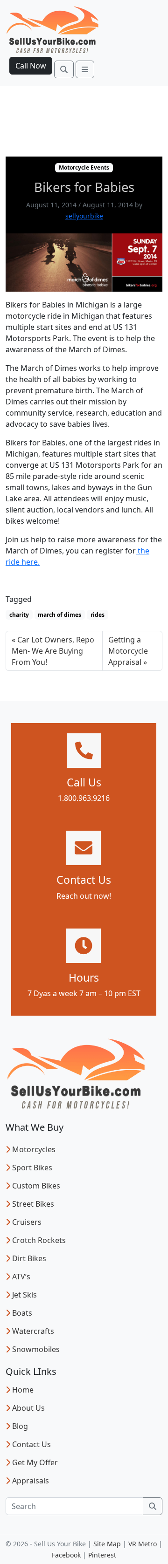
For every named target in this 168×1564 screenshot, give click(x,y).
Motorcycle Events (84, 167)
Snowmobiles (36, 1349)
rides (98, 615)
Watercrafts (33, 1331)
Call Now (30, 66)
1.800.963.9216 (84, 798)
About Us (28, 1408)
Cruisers (27, 1222)
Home (23, 1390)
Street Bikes (33, 1204)
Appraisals (30, 1480)
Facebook (66, 1554)
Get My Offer (35, 1462)
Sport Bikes (32, 1167)
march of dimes (59, 615)
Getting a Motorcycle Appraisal (128, 651)
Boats (22, 1313)
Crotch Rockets (39, 1240)
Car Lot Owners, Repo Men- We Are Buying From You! (53, 651)
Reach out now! (83, 896)
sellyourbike (84, 216)
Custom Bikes (36, 1186)
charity (19, 615)
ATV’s (21, 1276)
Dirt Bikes (29, 1258)
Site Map (107, 1543)
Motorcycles (34, 1149)
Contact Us (31, 1444)
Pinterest (102, 1554)
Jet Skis (24, 1295)
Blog (20, 1426)
